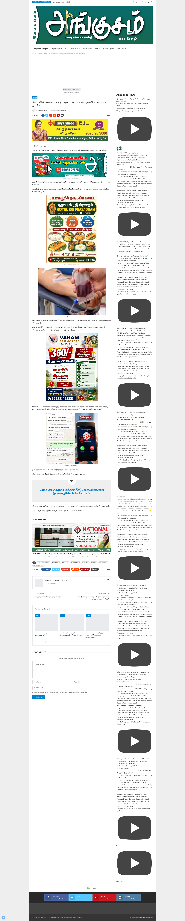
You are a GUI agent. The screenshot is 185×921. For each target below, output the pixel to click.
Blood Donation (56, 562)
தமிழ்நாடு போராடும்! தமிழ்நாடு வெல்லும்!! (48, 597)
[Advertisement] (92, 70)
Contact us (56, 2)
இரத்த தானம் (94, 562)
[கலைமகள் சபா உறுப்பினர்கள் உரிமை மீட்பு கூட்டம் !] (46, 622)
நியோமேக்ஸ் (87, 49)
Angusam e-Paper (41, 49)
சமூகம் (37, 615)
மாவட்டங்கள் (121, 49)
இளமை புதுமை (108, 49)
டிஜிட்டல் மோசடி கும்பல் (38, 565)
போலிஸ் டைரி (75, 49)
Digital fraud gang (75, 562)
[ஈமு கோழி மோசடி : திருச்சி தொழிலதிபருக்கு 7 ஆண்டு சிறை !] (72, 622)
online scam (85, 562)
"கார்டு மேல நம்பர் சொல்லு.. (43, 562)
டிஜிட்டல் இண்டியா (103, 562)
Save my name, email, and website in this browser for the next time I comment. (60, 692)
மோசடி (35, 97)
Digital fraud (65, 562)
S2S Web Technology (146, 917)
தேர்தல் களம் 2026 (59, 49)
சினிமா (97, 49)
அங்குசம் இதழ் (65, 2)
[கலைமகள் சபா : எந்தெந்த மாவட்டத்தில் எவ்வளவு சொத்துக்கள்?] (97, 622)
